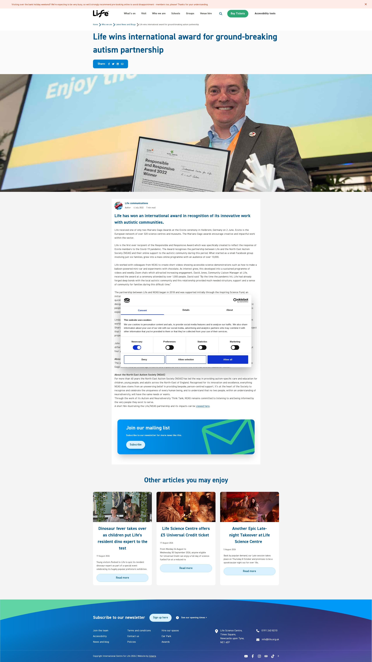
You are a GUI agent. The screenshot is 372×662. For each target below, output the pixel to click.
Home (95, 25)
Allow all (227, 359)
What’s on (129, 13)
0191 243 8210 (269, 630)
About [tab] (229, 310)
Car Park (166, 636)
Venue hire (206, 13)
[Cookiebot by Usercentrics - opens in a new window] (235, 300)
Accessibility (100, 636)
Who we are (159, 13)
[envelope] (122, 64)
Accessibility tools (265, 13)
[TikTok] (272, 656)
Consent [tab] (142, 310)
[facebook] (109, 64)
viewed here (203, 406)
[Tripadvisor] (266, 656)
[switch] (170, 347)
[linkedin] (118, 64)
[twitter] (113, 64)
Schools (175, 13)
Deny (144, 359)
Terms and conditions (139, 630)
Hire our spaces (170, 630)
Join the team (100, 630)
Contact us (133, 636)
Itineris (152, 656)
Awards (166, 642)
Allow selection (186, 359)
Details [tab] (186, 310)
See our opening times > (194, 618)
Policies (131, 642)
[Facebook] (252, 656)
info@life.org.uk (270, 639)
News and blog (101, 642)
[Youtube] (246, 656)
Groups (190, 13)
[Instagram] (259, 656)
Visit (143, 13)
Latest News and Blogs (126, 25)
